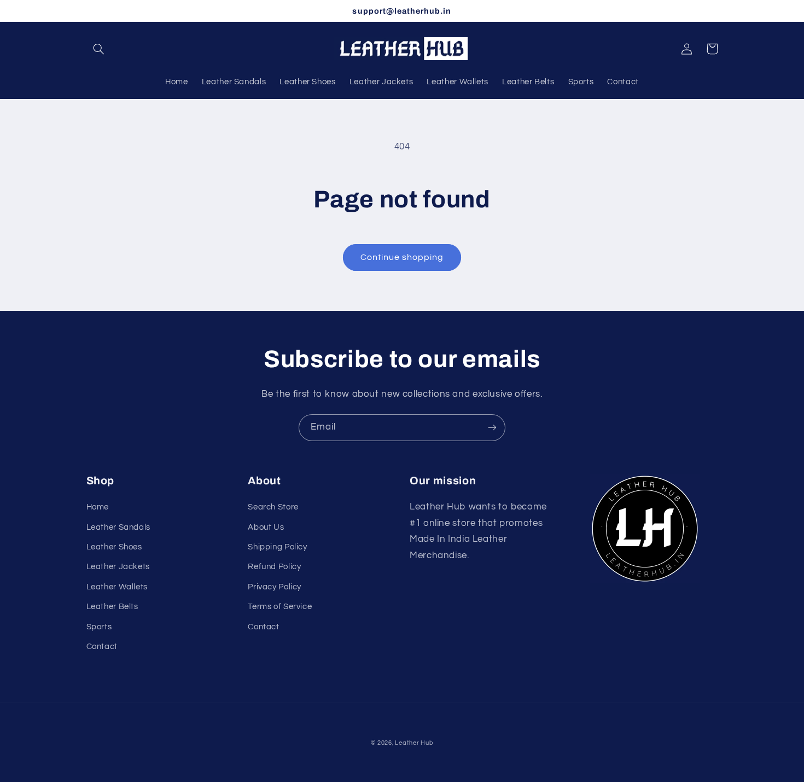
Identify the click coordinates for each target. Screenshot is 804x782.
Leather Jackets (118, 567)
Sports (99, 627)
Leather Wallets (117, 587)
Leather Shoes (114, 547)
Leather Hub (414, 743)
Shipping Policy (277, 547)
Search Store (273, 507)
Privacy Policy (274, 587)
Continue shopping (402, 257)
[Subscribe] (492, 427)
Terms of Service (280, 607)
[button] (99, 48)
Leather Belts (112, 607)
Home (97, 507)
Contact (102, 646)
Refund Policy (274, 567)
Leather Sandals (118, 527)
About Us (266, 527)
